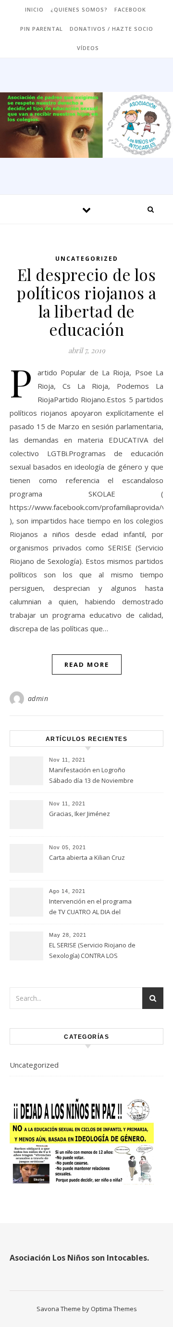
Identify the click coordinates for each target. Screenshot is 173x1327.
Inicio (34, 9)
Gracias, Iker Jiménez (79, 813)
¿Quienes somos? (79, 9)
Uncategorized (86, 259)
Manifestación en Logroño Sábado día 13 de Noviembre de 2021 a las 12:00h (91, 776)
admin (38, 698)
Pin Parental (41, 28)
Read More (86, 664)
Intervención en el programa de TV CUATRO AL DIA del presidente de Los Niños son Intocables (91, 907)
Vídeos (88, 47)
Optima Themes (114, 1308)
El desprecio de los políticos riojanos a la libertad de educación (86, 302)
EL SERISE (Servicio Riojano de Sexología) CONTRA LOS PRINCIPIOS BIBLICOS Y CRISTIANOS (92, 951)
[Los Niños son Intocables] (86, 125)
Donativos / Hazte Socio (111, 28)
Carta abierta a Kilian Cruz (87, 857)
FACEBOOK (130, 9)
